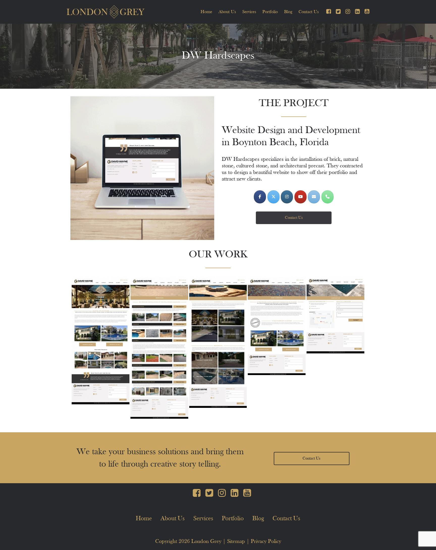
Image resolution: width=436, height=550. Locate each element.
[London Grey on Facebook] (260, 196)
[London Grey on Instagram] (287, 196)
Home (206, 12)
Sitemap (236, 541)
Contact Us (308, 12)
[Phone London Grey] (327, 196)
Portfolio (270, 12)
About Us (227, 12)
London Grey (206, 541)
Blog (288, 12)
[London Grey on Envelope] (314, 196)
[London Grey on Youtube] (300, 196)
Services (249, 12)
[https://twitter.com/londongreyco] (273, 196)
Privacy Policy (266, 541)
